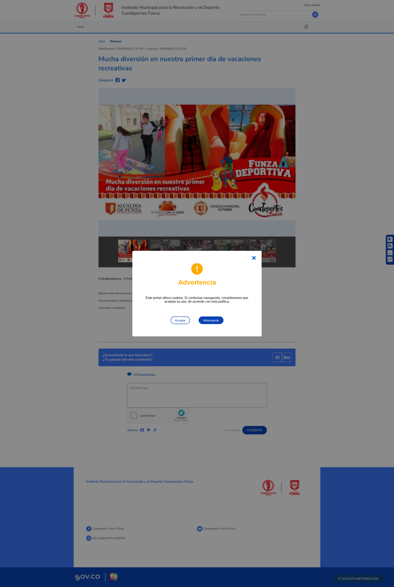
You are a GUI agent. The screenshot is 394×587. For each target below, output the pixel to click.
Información (211, 320)
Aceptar (180, 320)
